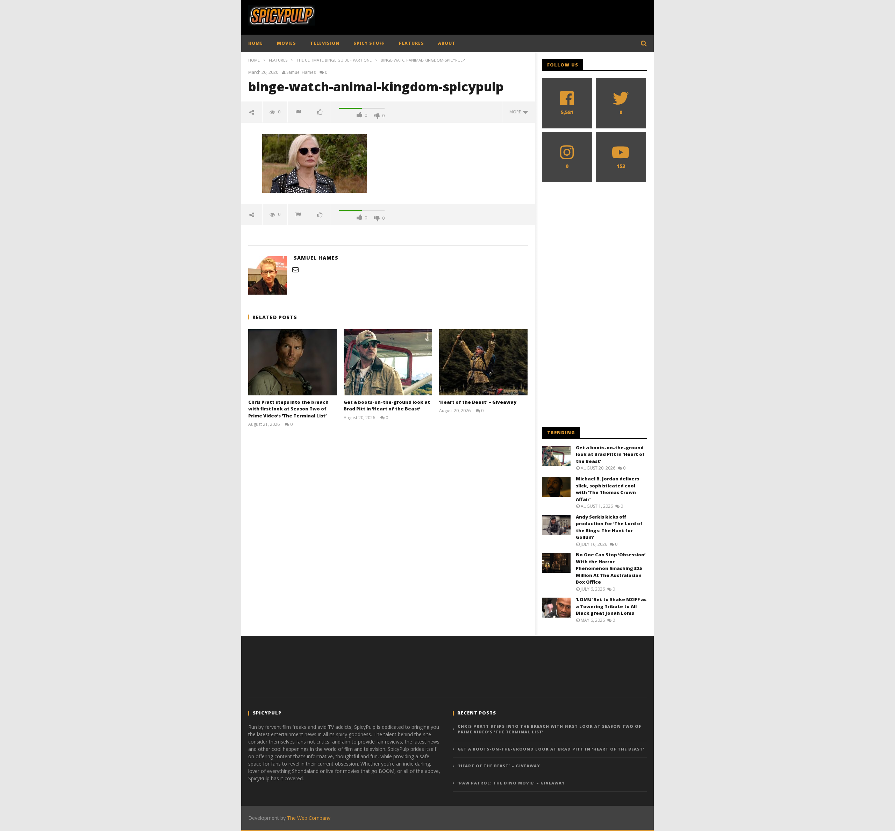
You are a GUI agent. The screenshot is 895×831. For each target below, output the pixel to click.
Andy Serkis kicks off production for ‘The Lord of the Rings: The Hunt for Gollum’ (609, 527)
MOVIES (286, 43)
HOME (255, 43)
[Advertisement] (519, 15)
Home (254, 60)
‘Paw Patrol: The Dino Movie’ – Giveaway (511, 783)
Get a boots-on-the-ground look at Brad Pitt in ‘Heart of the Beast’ (387, 405)
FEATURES (411, 43)
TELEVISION (324, 43)
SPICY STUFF (369, 43)
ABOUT (447, 43)
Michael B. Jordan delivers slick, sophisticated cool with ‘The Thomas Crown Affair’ (607, 489)
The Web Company (308, 818)
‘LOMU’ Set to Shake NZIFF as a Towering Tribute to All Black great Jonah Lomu (611, 606)
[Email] (295, 269)
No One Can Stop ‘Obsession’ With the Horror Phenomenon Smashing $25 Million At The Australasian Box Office (610, 568)
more (516, 112)
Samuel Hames (301, 72)
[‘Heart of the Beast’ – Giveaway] (483, 362)
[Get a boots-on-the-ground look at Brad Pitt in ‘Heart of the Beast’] (388, 362)
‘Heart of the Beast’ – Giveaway (477, 402)
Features (278, 60)
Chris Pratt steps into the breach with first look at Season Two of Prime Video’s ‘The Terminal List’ (288, 409)
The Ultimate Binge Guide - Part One (334, 60)
